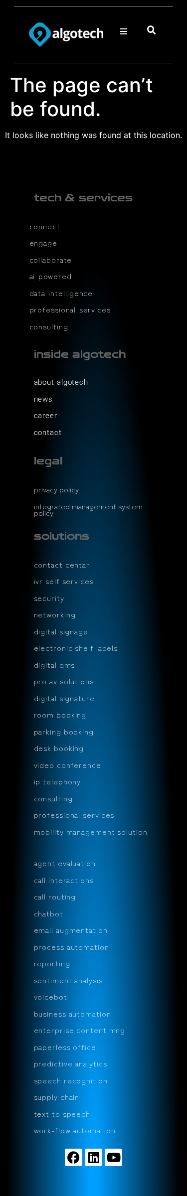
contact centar (62, 564)
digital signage (61, 631)
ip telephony (57, 781)
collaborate (50, 259)
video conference (67, 764)
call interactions (64, 880)
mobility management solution (91, 831)
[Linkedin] (93, 1157)
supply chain (57, 1096)
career (45, 415)
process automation (71, 946)
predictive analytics (70, 1063)
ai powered (50, 276)
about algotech (61, 382)
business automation (72, 1013)
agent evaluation (65, 863)
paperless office (65, 1047)
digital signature (64, 698)
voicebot (50, 996)
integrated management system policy (88, 509)
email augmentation (71, 929)
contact (48, 432)
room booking (60, 714)
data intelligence (61, 293)
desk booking (59, 748)
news (43, 399)
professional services (70, 309)
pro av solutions (64, 681)
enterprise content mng (80, 1030)
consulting (48, 326)
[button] (124, 31)
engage (43, 242)
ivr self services (64, 581)
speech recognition (71, 1080)
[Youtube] (113, 1157)
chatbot (48, 913)
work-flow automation (75, 1130)
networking (55, 614)
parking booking (64, 731)
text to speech (62, 1113)
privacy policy (56, 489)
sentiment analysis (68, 980)
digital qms (54, 664)
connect (44, 226)
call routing (55, 896)
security (49, 598)
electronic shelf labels (76, 647)
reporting (52, 963)
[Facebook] (73, 1157)
